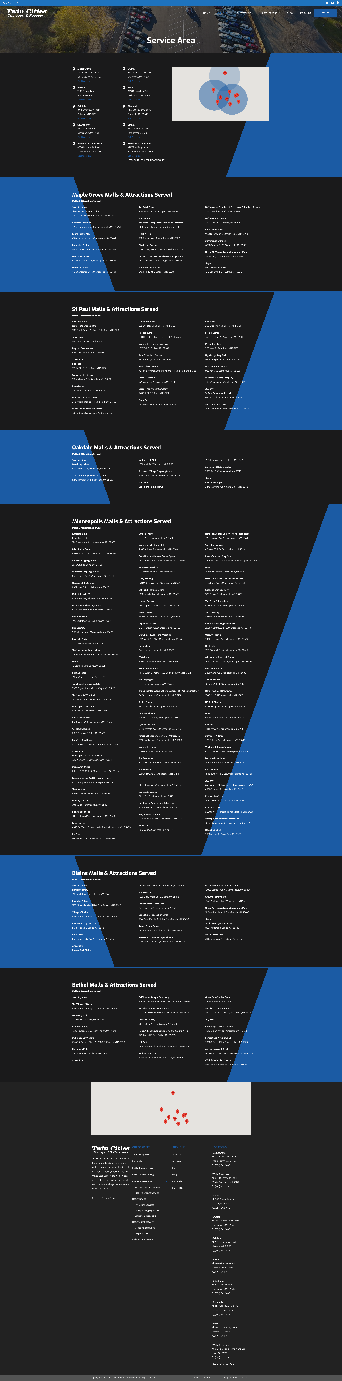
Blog (174, 1174)
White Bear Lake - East (139, 143)
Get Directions (84, 81)
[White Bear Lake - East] (124, 143)
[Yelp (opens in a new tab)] (337, 2)
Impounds (137, 1161)
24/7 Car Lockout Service (147, 1187)
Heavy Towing (139, 1199)
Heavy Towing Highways (147, 1210)
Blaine (131, 87)
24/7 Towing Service (142, 1154)
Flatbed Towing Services (144, 1168)
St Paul (81, 87)
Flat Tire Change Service (147, 1193)
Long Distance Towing (143, 1174)
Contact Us (177, 1188)
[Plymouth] (124, 106)
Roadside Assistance (142, 1181)
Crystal (131, 68)
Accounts (176, 1161)
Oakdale (81, 106)
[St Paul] (73, 87)
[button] (213, 90)
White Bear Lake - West (89, 143)
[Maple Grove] (73, 69)
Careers (176, 1168)
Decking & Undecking (145, 1228)
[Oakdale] (73, 106)
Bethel (131, 124)
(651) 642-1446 (13, 2)
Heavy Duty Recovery (143, 1222)
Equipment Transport (145, 1215)
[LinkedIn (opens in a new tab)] (332, 2)
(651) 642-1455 (222, 1186)
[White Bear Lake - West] (73, 143)
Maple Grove (84, 68)
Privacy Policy (109, 1198)
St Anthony (83, 124)
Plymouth (133, 106)
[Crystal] (124, 69)
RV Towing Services (144, 1205)
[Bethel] (124, 125)
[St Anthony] (73, 125)
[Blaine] (124, 87)
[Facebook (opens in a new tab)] (327, 2)
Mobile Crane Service (142, 1239)
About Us (176, 1154)
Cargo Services (142, 1233)
